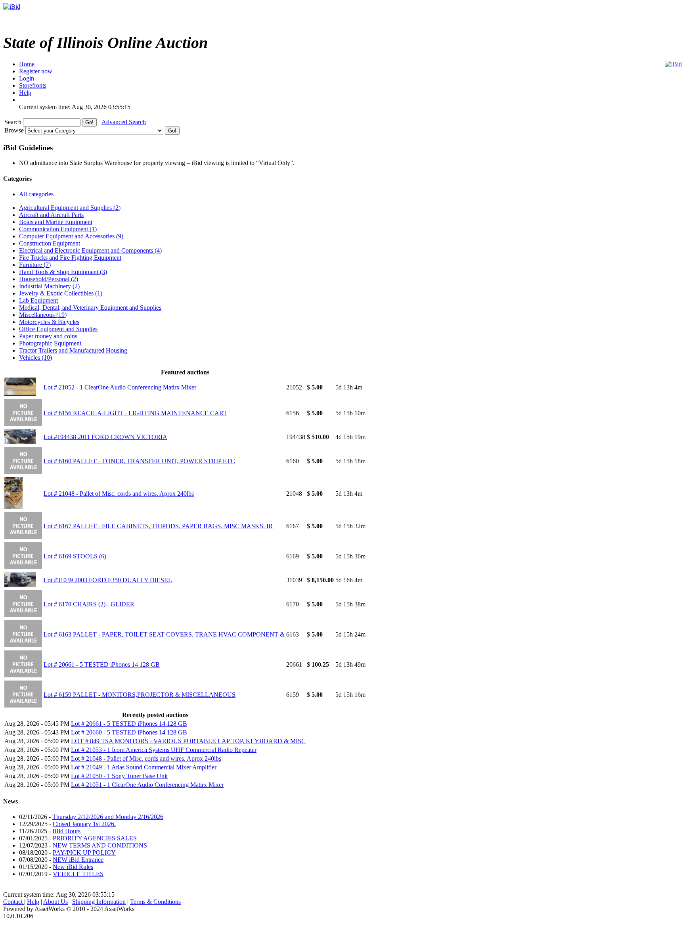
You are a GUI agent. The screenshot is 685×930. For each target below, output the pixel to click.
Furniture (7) (35, 264)
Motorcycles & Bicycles (49, 321)
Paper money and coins (48, 336)
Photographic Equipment (50, 343)
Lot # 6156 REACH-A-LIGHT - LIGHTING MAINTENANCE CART (135, 413)
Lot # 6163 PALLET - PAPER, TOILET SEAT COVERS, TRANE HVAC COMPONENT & (164, 634)
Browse (14, 130)
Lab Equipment (38, 300)
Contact (13, 901)
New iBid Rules (73, 866)
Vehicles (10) (35, 357)
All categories (36, 194)
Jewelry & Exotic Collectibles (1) (60, 293)
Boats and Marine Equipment (55, 222)
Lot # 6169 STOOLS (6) (75, 556)
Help (33, 901)
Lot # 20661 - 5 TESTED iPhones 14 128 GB (102, 664)
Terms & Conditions (155, 901)
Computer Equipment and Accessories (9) (71, 236)
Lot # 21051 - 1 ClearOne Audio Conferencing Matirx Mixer (147, 784)
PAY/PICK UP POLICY (84, 852)
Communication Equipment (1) (58, 229)
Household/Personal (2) (48, 279)
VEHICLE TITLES (78, 874)
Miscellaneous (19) (43, 314)
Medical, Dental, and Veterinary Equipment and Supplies (90, 307)
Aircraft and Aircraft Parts (51, 214)
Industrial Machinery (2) (49, 286)
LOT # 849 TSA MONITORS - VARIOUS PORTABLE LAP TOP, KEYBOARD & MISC (188, 741)
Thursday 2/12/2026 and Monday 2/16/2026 (107, 816)
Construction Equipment (49, 243)
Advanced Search (123, 122)
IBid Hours (66, 831)
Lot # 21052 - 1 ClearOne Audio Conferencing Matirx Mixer (120, 387)
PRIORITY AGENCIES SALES (95, 838)
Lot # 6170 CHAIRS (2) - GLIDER (89, 604)
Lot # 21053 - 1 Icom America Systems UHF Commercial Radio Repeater (163, 749)
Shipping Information (99, 901)
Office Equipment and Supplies (58, 329)
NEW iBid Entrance (78, 859)
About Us (55, 901)
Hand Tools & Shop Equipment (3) (63, 271)
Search (13, 122)
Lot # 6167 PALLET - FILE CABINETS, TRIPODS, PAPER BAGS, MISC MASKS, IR (158, 526)
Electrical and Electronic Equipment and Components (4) (90, 250)
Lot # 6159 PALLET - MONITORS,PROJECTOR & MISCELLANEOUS (139, 694)
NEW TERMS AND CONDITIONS (100, 845)
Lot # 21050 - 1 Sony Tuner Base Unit (119, 776)
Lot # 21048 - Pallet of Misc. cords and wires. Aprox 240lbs (119, 493)
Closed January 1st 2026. (84, 824)
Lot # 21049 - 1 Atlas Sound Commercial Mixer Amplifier (143, 767)
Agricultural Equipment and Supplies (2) (70, 207)
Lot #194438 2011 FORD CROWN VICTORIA (105, 436)
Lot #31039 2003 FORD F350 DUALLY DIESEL (108, 580)
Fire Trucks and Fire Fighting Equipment (70, 257)
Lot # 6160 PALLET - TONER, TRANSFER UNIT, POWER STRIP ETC (139, 461)
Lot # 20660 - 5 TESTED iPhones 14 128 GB (129, 732)
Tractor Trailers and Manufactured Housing (73, 350)
